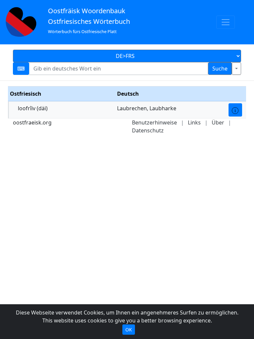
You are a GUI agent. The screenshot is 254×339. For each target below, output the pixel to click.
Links (194, 122)
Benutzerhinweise (154, 122)
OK (128, 329)
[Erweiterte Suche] (236, 68)
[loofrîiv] (235, 110)
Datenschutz (148, 130)
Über (218, 122)
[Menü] (225, 22)
